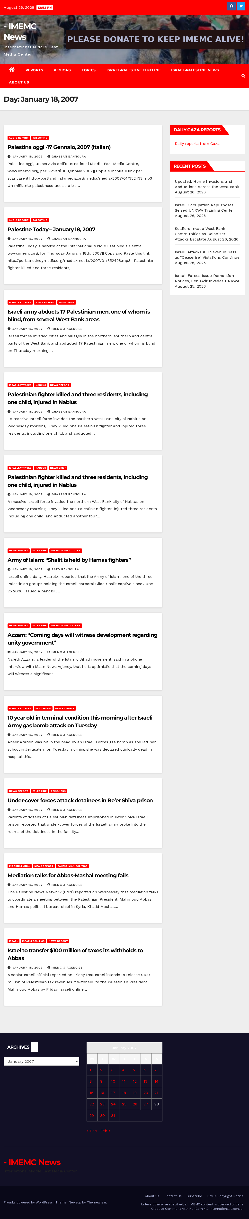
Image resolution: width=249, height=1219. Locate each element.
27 (145, 1104)
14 (156, 1081)
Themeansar (96, 1202)
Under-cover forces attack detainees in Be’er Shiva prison (80, 800)
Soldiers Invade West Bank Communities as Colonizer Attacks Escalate (200, 233)
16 (102, 1092)
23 (102, 1104)
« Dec (92, 1130)
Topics (89, 70)
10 (113, 1081)
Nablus (41, 385)
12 (135, 1081)
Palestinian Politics (65, 625)
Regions (62, 70)
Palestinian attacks (65, 550)
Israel (13, 941)
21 (156, 1092)
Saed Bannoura (65, 569)
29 (91, 1115)
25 (124, 1104)
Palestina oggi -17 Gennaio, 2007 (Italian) (59, 147)
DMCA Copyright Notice (225, 1196)
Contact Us (173, 1196)
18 (124, 1092)
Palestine (40, 137)
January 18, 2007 (28, 156)
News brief (58, 467)
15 (91, 1092)
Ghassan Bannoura (69, 156)
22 (91, 1104)
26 (135, 1104)
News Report (45, 302)
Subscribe (194, 1196)
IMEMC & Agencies (67, 329)
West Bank (66, 302)
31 (113, 1115)
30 (102, 1115)
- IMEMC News (32, 1162)
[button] (243, 76)
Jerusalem (43, 708)
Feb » (105, 1130)
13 (145, 1081)
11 (123, 1081)
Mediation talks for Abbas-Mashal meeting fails (68, 875)
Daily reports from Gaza (197, 143)
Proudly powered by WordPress (29, 1202)
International (19, 866)
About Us (19, 82)
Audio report (19, 137)
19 (135, 1092)
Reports (34, 70)
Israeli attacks (20, 302)
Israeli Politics (33, 941)
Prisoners (58, 791)
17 (113, 1092)
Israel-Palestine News (195, 70)
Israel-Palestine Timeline (134, 70)
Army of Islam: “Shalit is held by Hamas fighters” (69, 560)
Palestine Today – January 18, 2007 (51, 229)
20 (145, 1092)
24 (113, 1104)
